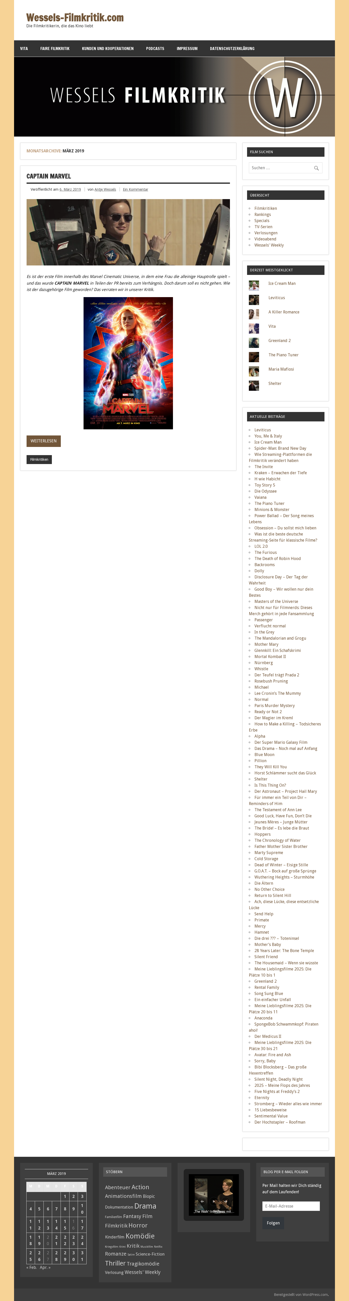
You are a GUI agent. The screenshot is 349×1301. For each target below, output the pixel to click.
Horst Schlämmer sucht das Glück (285, 773)
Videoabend (265, 239)
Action (140, 1187)
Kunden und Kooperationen (108, 48)
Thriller (115, 1263)
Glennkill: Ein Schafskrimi (277, 650)
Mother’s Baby (267, 944)
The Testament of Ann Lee (278, 809)
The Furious (265, 552)
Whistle (261, 668)
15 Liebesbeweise (270, 1110)
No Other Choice (269, 889)
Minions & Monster (271, 509)
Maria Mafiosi (281, 369)
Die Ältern (263, 883)
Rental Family (266, 987)
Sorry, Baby (265, 1061)
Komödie (140, 1236)
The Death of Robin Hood (277, 558)
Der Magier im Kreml (273, 717)
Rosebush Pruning (271, 681)
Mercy (260, 926)
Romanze (115, 1254)
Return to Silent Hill (272, 895)
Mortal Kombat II (270, 656)
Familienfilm (113, 1217)
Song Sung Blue (268, 993)
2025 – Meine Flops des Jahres (282, 1085)
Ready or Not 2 (268, 711)
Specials (261, 220)
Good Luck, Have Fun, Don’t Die (283, 815)
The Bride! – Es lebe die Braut (281, 828)
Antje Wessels (105, 189)
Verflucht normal (270, 626)
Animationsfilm (123, 1196)
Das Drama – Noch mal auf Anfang (285, 748)
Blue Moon (264, 754)
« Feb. (31, 1267)
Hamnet (261, 932)
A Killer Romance (284, 312)
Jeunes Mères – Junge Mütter (281, 822)
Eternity (261, 1097)
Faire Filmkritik (54, 48)
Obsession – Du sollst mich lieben (285, 528)
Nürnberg (263, 662)
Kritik (133, 1246)
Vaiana (260, 497)
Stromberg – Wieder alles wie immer (288, 1103)
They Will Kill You (270, 766)
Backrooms (264, 564)
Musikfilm (147, 1246)
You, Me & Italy (268, 436)
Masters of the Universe (276, 601)
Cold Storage (266, 858)
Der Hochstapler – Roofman (279, 1122)
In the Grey (264, 632)
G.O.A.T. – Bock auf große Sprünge (285, 871)
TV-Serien (263, 226)
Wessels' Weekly (269, 245)
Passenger (263, 619)
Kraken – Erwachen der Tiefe (280, 472)
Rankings (262, 214)
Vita (24, 48)
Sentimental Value (271, 1116)
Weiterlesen (44, 441)
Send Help (263, 913)
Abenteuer (118, 1187)
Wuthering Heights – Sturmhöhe (284, 877)
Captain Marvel (49, 176)
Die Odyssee (265, 491)
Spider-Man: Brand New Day (280, 448)
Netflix (158, 1246)
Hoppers (262, 834)
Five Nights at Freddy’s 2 (277, 1091)
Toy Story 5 (264, 485)
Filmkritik (116, 1226)
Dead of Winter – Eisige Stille (281, 864)
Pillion (260, 760)
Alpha (259, 736)
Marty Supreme (268, 852)
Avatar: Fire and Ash (272, 1054)
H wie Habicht (267, 479)
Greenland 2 (280, 340)
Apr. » (45, 1267)
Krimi (122, 1246)
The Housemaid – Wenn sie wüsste (286, 962)
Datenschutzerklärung (232, 48)
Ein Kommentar (135, 189)
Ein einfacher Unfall (272, 999)
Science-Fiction (150, 1254)
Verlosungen (265, 232)
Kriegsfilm (111, 1246)
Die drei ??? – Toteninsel (276, 938)
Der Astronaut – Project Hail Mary (285, 791)
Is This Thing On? (270, 785)
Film (147, 1216)
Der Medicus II (267, 1036)
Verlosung (114, 1272)
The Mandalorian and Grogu (280, 638)
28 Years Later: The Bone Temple (284, 950)
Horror (138, 1225)
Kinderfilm (114, 1237)
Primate (261, 920)
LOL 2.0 (261, 546)
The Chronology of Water (277, 840)
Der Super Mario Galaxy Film (280, 742)
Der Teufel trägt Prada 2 (276, 675)
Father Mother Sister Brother (281, 846)
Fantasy (132, 1216)
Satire (131, 1254)
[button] (202, 1201)
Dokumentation (119, 1207)
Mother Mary (266, 644)
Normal (261, 699)
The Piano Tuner (284, 354)
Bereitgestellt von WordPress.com (301, 1295)
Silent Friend (266, 956)
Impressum (187, 48)
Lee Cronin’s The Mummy (277, 693)
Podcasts (155, 48)
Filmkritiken (39, 459)
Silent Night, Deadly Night (278, 1079)
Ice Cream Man (282, 283)
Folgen (273, 1222)
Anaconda (263, 1018)
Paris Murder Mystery (274, 705)
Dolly (259, 570)
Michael (261, 687)
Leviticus (277, 297)
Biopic (149, 1196)
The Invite (263, 466)
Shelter (275, 383)
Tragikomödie (143, 1264)
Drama (145, 1206)
